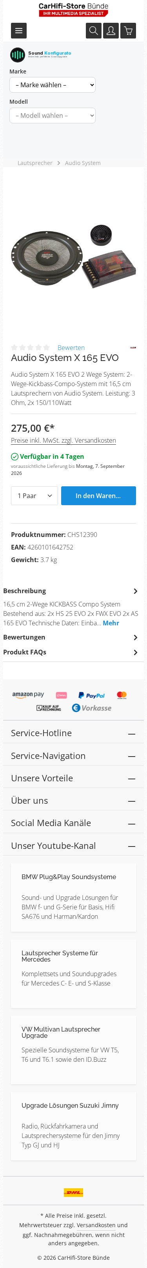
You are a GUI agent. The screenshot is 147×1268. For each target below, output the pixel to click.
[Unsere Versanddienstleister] (73, 1190)
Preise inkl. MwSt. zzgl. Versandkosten (63, 440)
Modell (18, 101)
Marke (17, 71)
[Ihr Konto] (111, 30)
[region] (73, 256)
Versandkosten (96, 1225)
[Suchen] (94, 30)
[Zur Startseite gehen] (73, 9)
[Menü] (19, 30)
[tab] (71, 606)
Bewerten (71, 347)
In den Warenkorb (103, 495)
